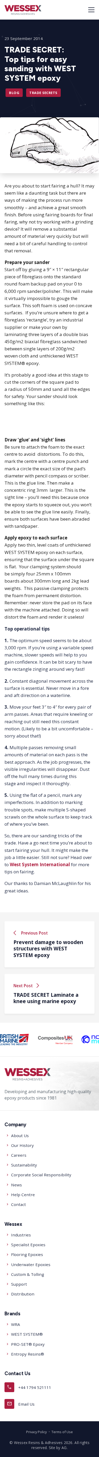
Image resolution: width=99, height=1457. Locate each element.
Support (19, 1284)
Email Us (21, 1404)
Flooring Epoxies (27, 1254)
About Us (20, 1135)
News (16, 1184)
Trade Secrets (43, 92)
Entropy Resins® (27, 1354)
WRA (15, 1324)
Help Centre (23, 1194)
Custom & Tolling (27, 1274)
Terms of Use (62, 1431)
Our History (22, 1145)
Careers (18, 1155)
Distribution (22, 1294)
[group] (14, 1039)
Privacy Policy (36, 1431)
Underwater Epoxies (30, 1264)
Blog (14, 92)
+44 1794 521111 (29, 1387)
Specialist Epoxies (28, 1244)
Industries (21, 1234)
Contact (18, 1204)
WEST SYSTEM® (27, 1334)
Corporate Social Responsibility (41, 1174)
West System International (40, 864)
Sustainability (24, 1165)
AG (64, 1447)
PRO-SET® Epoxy (28, 1344)
